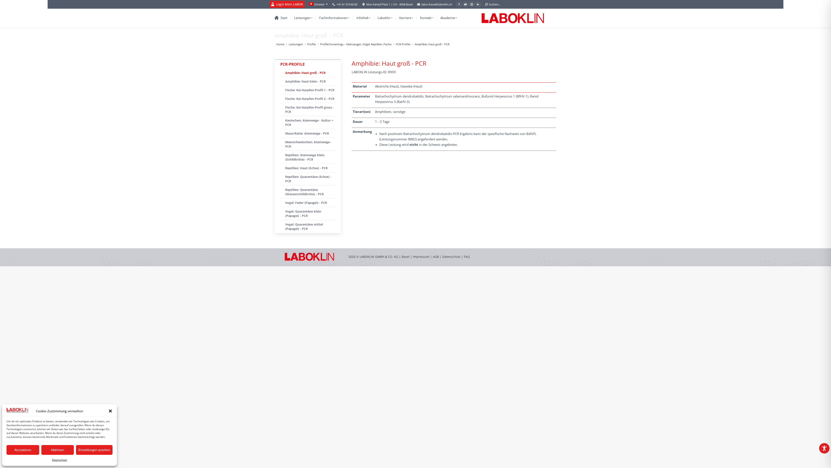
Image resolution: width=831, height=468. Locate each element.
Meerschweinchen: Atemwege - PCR (308, 144)
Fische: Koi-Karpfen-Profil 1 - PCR (309, 90)
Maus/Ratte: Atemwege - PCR (307, 133)
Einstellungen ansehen (94, 450)
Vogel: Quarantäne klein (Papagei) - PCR (303, 213)
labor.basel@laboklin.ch (437, 4)
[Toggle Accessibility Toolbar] (824, 448)
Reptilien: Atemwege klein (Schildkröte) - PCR (304, 157)
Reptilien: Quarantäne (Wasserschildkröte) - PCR (304, 192)
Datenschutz (59, 460)
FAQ (467, 257)
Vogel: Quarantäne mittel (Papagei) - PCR (304, 226)
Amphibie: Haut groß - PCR (305, 73)
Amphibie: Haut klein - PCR (305, 81)
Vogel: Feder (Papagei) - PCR (306, 203)
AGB (436, 257)
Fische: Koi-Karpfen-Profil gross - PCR (309, 109)
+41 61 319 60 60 (347, 4)
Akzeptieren (22, 450)
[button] (110, 411)
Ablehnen (57, 450)
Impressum (421, 257)
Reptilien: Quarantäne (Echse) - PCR (308, 179)
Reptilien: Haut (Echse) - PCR (306, 168)
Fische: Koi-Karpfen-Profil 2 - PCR (309, 99)
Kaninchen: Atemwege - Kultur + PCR (309, 122)
